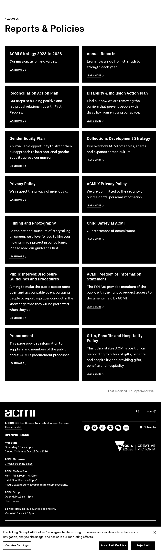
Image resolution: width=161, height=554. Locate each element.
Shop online (12, 501)
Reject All (142, 545)
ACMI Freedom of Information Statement (114, 276)
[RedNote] (126, 428)
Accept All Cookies (113, 545)
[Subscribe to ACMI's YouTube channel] (94, 428)
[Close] (154, 532)
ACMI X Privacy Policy (107, 183)
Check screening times (19, 464)
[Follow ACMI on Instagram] (110, 428)
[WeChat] (118, 428)
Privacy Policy (22, 183)
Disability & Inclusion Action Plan (117, 93)
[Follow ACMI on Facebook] (87, 428)
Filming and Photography (32, 223)
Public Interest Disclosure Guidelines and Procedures (34, 276)
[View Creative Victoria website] (135, 447)
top (149, 411)
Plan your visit (13, 427)
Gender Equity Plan (27, 138)
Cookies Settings (17, 545)
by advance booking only (41, 509)
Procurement (21, 335)
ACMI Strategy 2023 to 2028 (35, 53)
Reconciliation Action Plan (33, 93)
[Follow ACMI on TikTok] (102, 428)
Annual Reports (101, 53)
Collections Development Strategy (118, 138)
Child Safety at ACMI (106, 223)
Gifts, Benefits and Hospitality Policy (115, 338)
